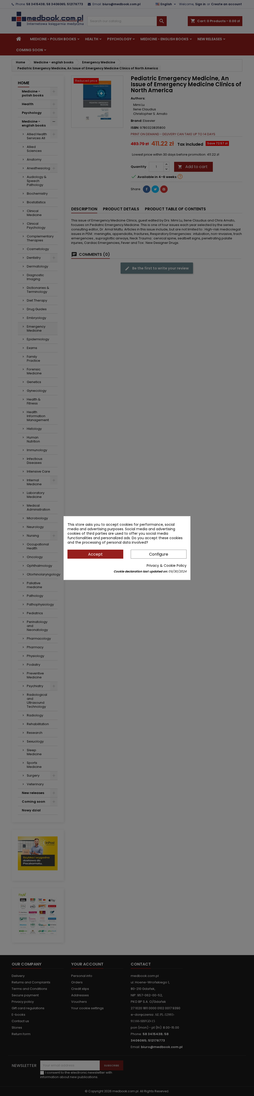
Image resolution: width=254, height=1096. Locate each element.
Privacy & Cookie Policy (167, 565)
